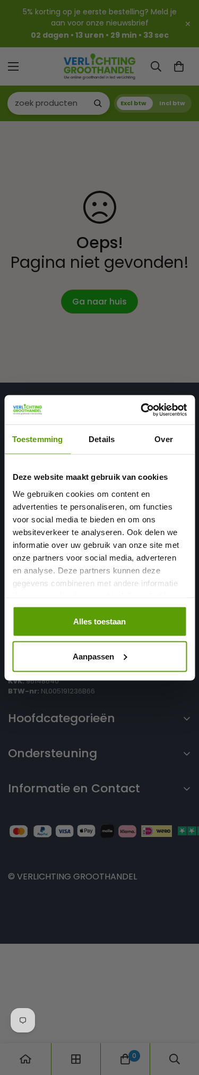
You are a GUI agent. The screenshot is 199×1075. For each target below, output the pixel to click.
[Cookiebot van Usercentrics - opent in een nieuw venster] (142, 410)
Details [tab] (102, 439)
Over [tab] (163, 439)
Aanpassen (93, 656)
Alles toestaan (99, 621)
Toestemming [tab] (37, 439)
